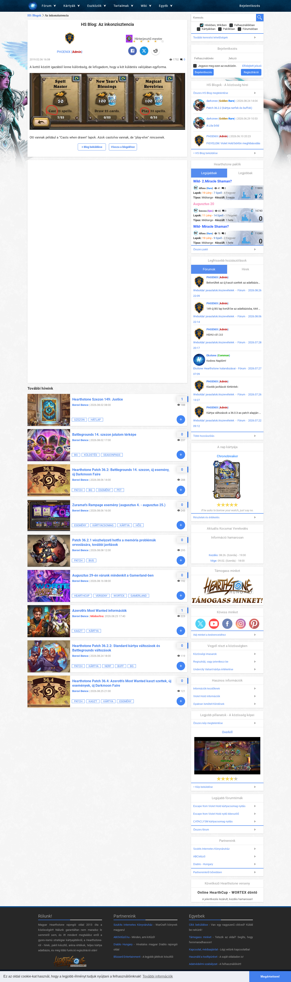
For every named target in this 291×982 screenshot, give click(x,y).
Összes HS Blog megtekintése (210, 93)
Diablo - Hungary (203, 864)
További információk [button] (158, 976)
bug (91, 560)
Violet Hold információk (206, 696)
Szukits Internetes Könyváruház (211, 848)
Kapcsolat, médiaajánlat (203, 949)
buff (120, 666)
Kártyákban (208, 29)
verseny (101, 595)
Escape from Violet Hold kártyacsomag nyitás (219, 806)
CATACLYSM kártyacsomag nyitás (213, 821)
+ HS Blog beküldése (205, 153)
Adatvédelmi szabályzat (203, 964)
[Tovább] (181, 419)
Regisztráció (251, 72)
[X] (144, 51)
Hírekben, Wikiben (216, 25)
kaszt (78, 630)
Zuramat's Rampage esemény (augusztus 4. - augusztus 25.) (119, 505)
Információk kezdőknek (206, 688)
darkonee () (220, 100)
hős (138, 525)
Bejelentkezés (249, 5)
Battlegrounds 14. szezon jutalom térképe (104, 435)
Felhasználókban (244, 25)
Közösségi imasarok (205, 654)
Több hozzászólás (203, 435)
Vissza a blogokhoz (123, 147)
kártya (125, 525)
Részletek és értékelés (206, 517)
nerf (108, 666)
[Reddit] (155, 51)
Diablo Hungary (123, 944)
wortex (119, 595)
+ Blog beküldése (92, 147)
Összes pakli (200, 249)
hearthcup (81, 595)
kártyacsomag (103, 525)
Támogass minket (200, 937)
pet (119, 490)
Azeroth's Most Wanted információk (99, 611)
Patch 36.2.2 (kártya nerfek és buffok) (229, 107)
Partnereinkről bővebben (207, 872)
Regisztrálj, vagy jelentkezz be (210, 661)
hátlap (96, 419)
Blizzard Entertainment (127, 956)
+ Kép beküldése (203, 786)
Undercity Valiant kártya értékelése (213, 669)
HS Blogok (34, 15)
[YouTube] (214, 624)
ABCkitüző (199, 856)
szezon (79, 419)
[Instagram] (241, 624)
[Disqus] (107, 215)
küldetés (90, 454)
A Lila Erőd (212, 125)
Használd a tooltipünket (203, 956)
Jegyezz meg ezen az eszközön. (217, 65)
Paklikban (229, 29)
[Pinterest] (254, 624)
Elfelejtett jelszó (251, 65)
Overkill (227, 732)
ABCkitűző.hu (122, 937)
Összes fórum (201, 829)
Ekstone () (218, 355)
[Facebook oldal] (227, 624)
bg (76, 454)
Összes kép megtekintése (208, 723)
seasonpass (111, 454)
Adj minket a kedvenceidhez (209, 634)
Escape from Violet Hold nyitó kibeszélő (216, 813)
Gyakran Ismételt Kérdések (208, 703)
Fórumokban (250, 29)
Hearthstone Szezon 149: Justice (97, 399)
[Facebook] (132, 51)
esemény (104, 490)
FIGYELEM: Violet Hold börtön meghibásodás (233, 143)
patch (78, 490)
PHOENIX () (69, 52)
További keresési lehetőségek (210, 37)
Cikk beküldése (198, 924)
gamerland (139, 595)
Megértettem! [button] (270, 976)
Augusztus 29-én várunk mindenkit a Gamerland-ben (113, 575)
